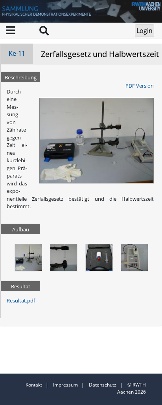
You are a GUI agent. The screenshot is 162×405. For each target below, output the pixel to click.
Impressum (65, 384)
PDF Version (139, 85)
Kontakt (34, 384)
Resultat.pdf (21, 300)
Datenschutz (102, 384)
